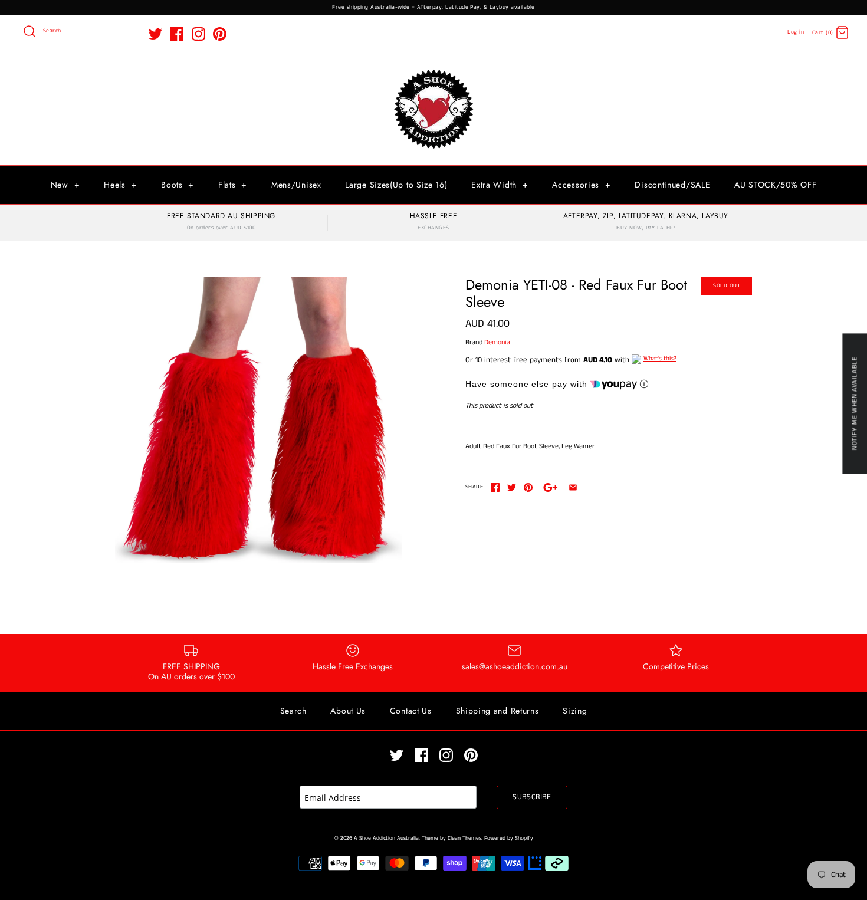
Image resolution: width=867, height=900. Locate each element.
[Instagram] (198, 34)
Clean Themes (464, 838)
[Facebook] (176, 34)
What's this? (659, 358)
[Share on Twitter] (511, 487)
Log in (795, 32)
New (65, 184)
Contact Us (411, 711)
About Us (348, 711)
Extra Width (499, 184)
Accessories (581, 184)
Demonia (497, 342)
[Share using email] (573, 487)
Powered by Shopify (508, 838)
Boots (177, 184)
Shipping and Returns (497, 711)
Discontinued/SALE (672, 184)
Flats (232, 184)
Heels (120, 184)
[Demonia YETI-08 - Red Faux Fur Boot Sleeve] (258, 420)
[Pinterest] (219, 34)
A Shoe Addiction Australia (386, 838)
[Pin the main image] (528, 487)
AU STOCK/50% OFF (775, 184)
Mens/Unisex (296, 184)
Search (293, 711)
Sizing (575, 711)
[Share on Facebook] (495, 487)
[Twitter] (155, 34)
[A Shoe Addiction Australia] (433, 70)
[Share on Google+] (550, 487)
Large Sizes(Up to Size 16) (396, 184)
